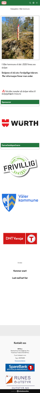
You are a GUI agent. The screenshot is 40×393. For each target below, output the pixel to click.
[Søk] (30, 2)
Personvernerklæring (20, 360)
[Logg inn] (33, 2)
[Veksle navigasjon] (37, 2)
